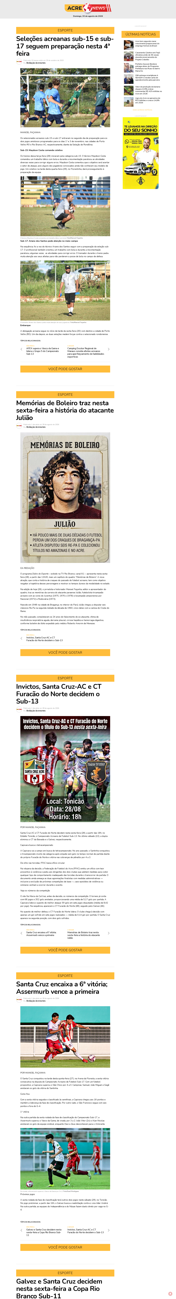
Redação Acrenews (35, 63)
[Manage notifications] (170, 1294)
